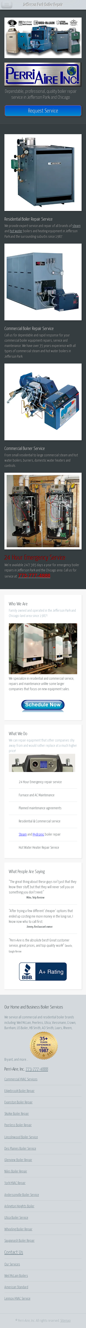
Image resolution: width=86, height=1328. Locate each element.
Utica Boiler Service (16, 1217)
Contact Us (13, 1252)
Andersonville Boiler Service (21, 1195)
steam (76, 226)
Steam (23, 834)
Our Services (12, 1264)
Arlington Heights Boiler (19, 1206)
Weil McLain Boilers (16, 1276)
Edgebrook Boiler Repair (19, 1091)
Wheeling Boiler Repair (18, 1229)
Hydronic (38, 834)
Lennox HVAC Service (17, 1298)
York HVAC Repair (15, 1183)
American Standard (16, 1287)
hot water (16, 231)
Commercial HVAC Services (20, 1079)
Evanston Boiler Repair (18, 1102)
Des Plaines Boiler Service (20, 1148)
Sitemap (65, 1321)
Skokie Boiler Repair (16, 1114)
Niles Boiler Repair (15, 1171)
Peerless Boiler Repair (18, 1125)
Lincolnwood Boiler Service (21, 1137)
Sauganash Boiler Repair (19, 1240)
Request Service (43, 111)
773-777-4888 (37, 1069)
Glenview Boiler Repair (18, 1160)
